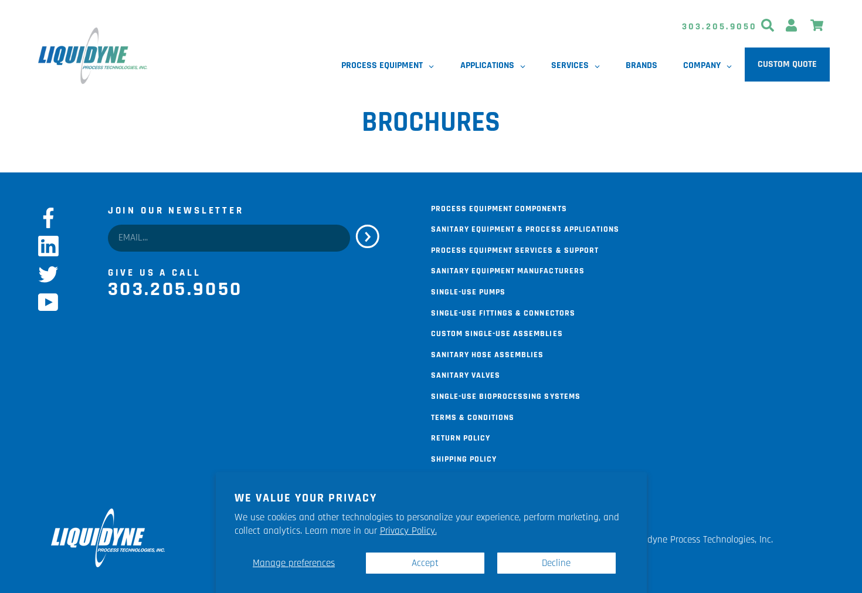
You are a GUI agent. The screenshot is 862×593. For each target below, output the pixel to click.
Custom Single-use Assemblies (497, 332)
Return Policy (460, 437)
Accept (425, 563)
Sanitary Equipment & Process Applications (525, 228)
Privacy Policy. (408, 530)
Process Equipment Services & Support (515, 249)
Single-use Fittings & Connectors (503, 312)
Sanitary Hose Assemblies (487, 353)
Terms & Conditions (472, 416)
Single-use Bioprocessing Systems (506, 395)
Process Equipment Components (499, 207)
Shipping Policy (464, 458)
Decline (556, 563)
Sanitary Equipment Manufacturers (508, 269)
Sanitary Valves (465, 374)
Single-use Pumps (468, 291)
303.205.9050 (720, 27)
